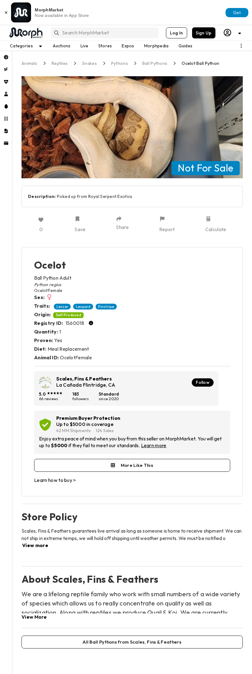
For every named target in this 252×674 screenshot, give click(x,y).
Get (237, 12)
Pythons (119, 63)
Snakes (89, 63)
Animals (29, 63)
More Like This (137, 465)
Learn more (154, 445)
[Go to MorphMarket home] (25, 32)
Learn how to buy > (55, 480)
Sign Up (204, 33)
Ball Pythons (154, 63)
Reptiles (60, 63)
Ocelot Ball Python (200, 63)
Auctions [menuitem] (61, 45)
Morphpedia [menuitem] (156, 45)
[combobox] (104, 32)
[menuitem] (6, 57)
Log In (176, 33)
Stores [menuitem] (105, 45)
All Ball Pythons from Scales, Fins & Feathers (132, 642)
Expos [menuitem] (128, 45)
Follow (203, 382)
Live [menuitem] (85, 45)
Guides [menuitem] (186, 45)
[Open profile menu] (232, 33)
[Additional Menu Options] (241, 46)
